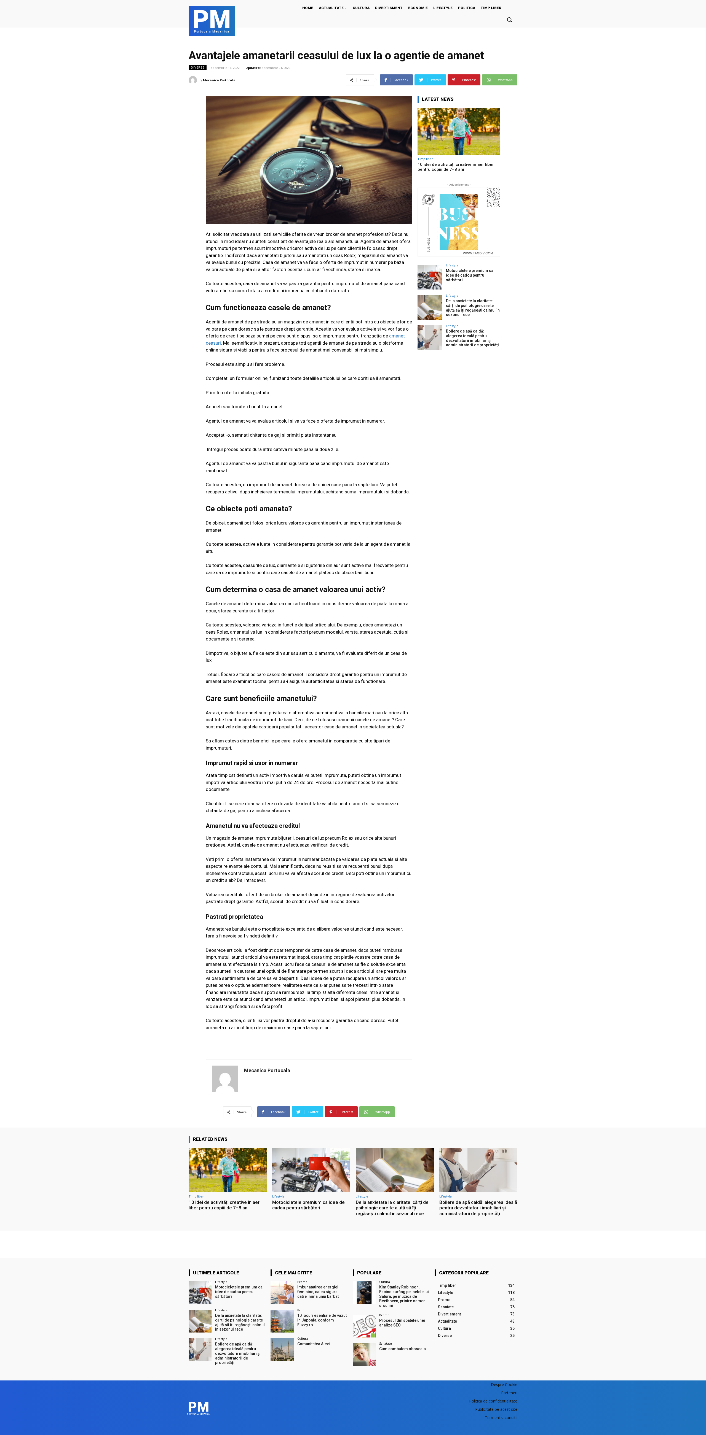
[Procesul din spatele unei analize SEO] (364, 1326)
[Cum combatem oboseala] (364, 1354)
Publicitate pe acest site (496, 1409)
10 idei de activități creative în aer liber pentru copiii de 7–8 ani (456, 167)
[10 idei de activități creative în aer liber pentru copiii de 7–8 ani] (459, 131)
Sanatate (385, 1343)
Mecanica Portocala (219, 80)
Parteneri (509, 1392)
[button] (509, 20)
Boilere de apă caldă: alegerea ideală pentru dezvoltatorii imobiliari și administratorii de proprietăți (472, 338)
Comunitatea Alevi (313, 1344)
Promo (302, 1281)
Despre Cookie (504, 1384)
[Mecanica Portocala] (194, 80)
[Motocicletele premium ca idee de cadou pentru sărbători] (430, 277)
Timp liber (425, 158)
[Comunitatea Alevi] (282, 1349)
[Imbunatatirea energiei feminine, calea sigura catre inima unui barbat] (282, 1292)
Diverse (197, 67)
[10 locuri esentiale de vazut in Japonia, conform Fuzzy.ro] (282, 1321)
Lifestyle (452, 265)
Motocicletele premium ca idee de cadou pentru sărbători (469, 275)
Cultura (302, 1338)
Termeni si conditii (501, 1417)
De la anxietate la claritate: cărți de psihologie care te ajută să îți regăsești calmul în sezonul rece (473, 308)
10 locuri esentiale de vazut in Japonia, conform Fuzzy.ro (322, 1320)
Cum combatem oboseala (402, 1349)
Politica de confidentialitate (493, 1401)
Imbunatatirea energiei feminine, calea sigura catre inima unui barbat (318, 1292)
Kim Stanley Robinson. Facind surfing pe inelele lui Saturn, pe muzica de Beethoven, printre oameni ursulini (404, 1296)
